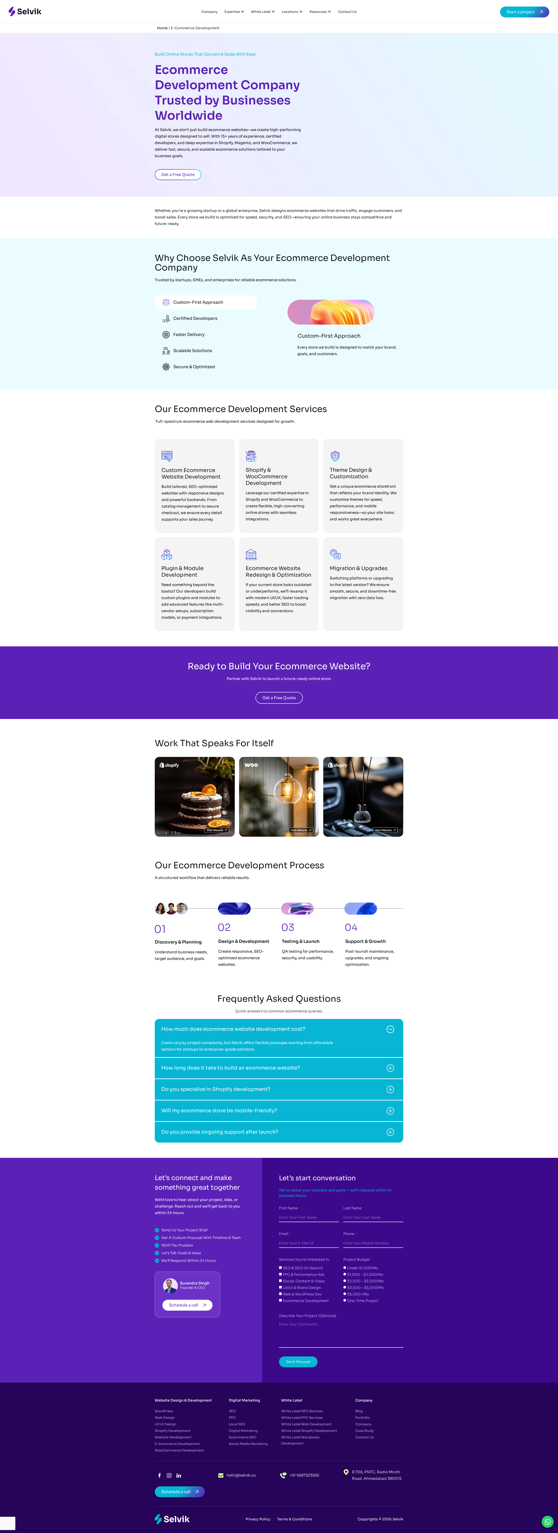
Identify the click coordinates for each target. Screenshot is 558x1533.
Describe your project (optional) (307, 1315)
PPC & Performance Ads (303, 1274)
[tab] (206, 302)
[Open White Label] (273, 11)
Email (284, 1234)
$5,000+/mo (358, 1294)
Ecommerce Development (306, 1300)
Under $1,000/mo (362, 1268)
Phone (349, 1234)
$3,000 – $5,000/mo (365, 1287)
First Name (289, 1208)
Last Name (352, 1208)
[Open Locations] (301, 11)
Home (162, 28)
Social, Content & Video (304, 1281)
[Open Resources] (329, 11)
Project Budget (357, 1259)
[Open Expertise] (242, 11)
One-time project (362, 1300)
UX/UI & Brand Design (302, 1287)
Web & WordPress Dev (302, 1294)
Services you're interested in (304, 1259)
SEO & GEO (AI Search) (303, 1268)
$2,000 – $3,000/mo (365, 1281)
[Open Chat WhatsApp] (548, 1522)
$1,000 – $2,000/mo (365, 1274)
